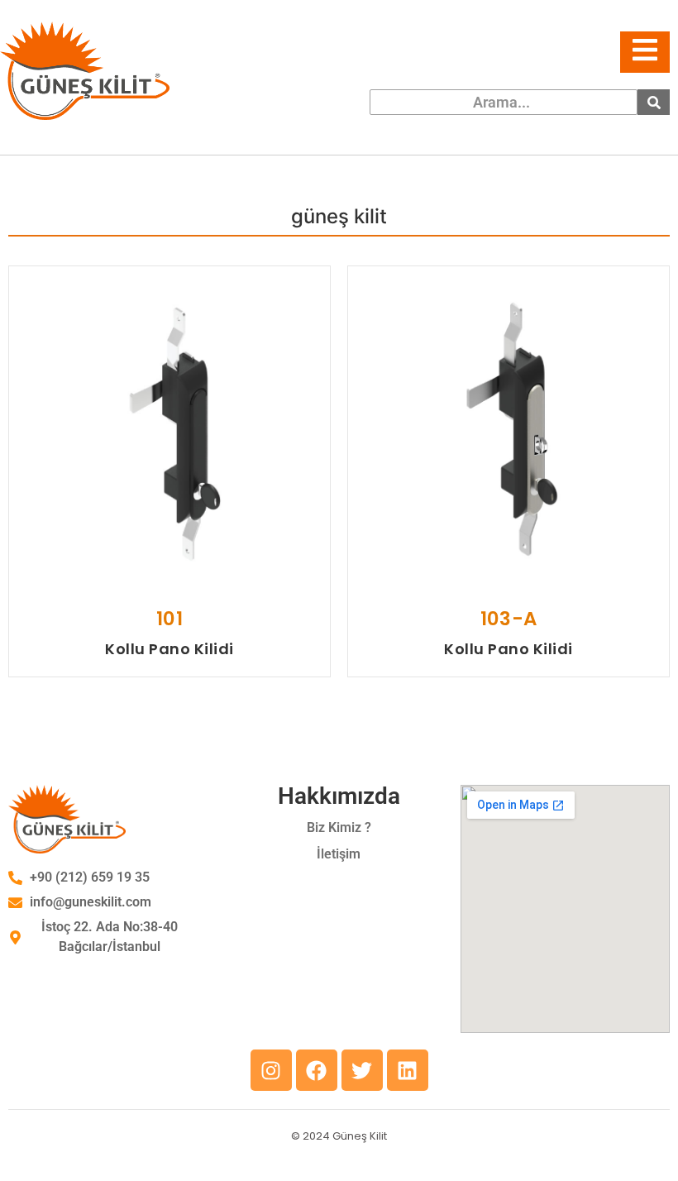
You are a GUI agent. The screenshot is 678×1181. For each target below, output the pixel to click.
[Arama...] (653, 102)
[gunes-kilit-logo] (85, 71)
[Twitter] (362, 1070)
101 (169, 618)
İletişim (338, 854)
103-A (508, 618)
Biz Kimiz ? (339, 827)
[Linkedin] (407, 1070)
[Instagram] (271, 1070)
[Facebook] (316, 1070)
